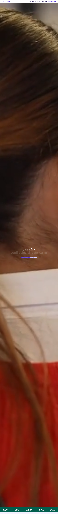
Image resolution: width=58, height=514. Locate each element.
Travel (30, 1)
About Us (46, 1)
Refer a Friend (50, 1)
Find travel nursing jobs (24, 257)
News (43, 1)
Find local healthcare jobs (33, 257)
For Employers (39, 1)
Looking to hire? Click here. (28, 260)
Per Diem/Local (34, 1)
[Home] (6, 1)
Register (54, 1)
